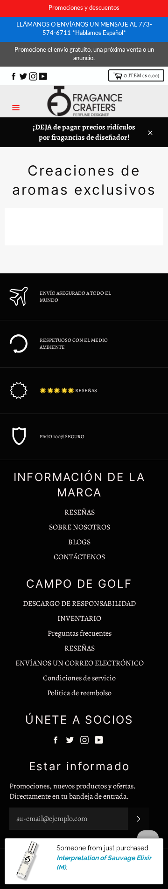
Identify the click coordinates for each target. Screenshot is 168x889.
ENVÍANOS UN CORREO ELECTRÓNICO (79, 663)
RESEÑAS (79, 512)
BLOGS (79, 542)
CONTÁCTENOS (79, 557)
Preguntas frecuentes (80, 633)
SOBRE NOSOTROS (79, 527)
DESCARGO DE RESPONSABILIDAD (79, 603)
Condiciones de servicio (79, 678)
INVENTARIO (79, 618)
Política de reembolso (79, 693)
